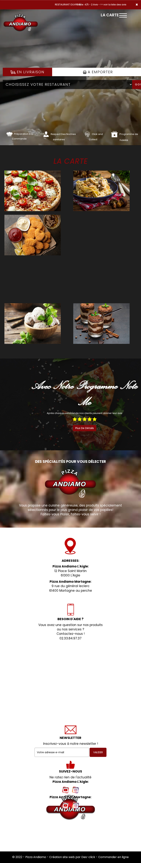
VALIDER (98, 752)
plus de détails (84, 428)
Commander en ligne (113, 857)
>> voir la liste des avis (113, 4)
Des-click (88, 857)
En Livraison (30, 72)
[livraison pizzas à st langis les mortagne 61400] (21, 14)
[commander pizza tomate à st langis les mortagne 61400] (9, 134)
